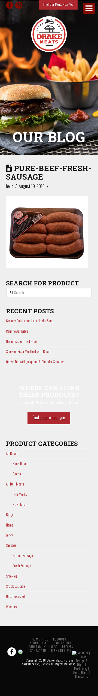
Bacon (17, 473)
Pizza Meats (20, 504)
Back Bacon (20, 463)
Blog (53, 647)
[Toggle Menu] (89, 8)
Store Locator (41, 643)
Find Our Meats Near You (58, 4)
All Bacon (12, 453)
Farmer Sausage (23, 555)
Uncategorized (15, 596)
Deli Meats (20, 494)
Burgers (11, 514)
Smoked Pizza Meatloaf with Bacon (28, 351)
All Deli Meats (15, 484)
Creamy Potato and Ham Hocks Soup (29, 320)
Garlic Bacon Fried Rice (21, 341)
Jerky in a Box (61, 650)
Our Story (64, 643)
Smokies (11, 576)
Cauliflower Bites (17, 331)
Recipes (67, 647)
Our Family (37, 647)
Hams (9, 525)
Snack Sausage (15, 586)
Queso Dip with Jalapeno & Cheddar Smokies (35, 361)
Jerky (9, 535)
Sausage (11, 545)
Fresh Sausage (22, 565)
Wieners (11, 606)
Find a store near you (49, 417)
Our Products (55, 639)
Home (36, 639)
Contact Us (38, 650)
